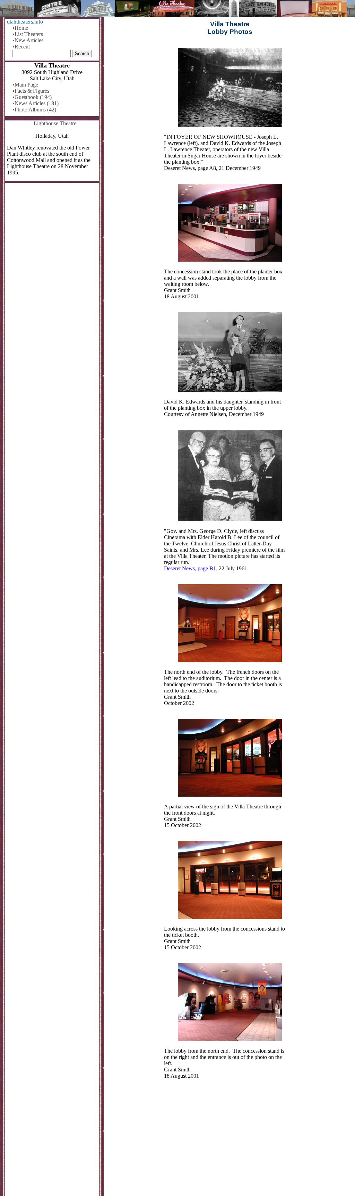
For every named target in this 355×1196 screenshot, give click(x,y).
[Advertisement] (229, 1142)
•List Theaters (27, 34)
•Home (20, 28)
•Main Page (25, 85)
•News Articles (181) (35, 103)
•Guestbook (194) (32, 97)
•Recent (21, 46)
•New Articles (27, 40)
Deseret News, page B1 (190, 568)
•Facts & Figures (30, 91)
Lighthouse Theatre (55, 123)
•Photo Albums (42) (34, 109)
